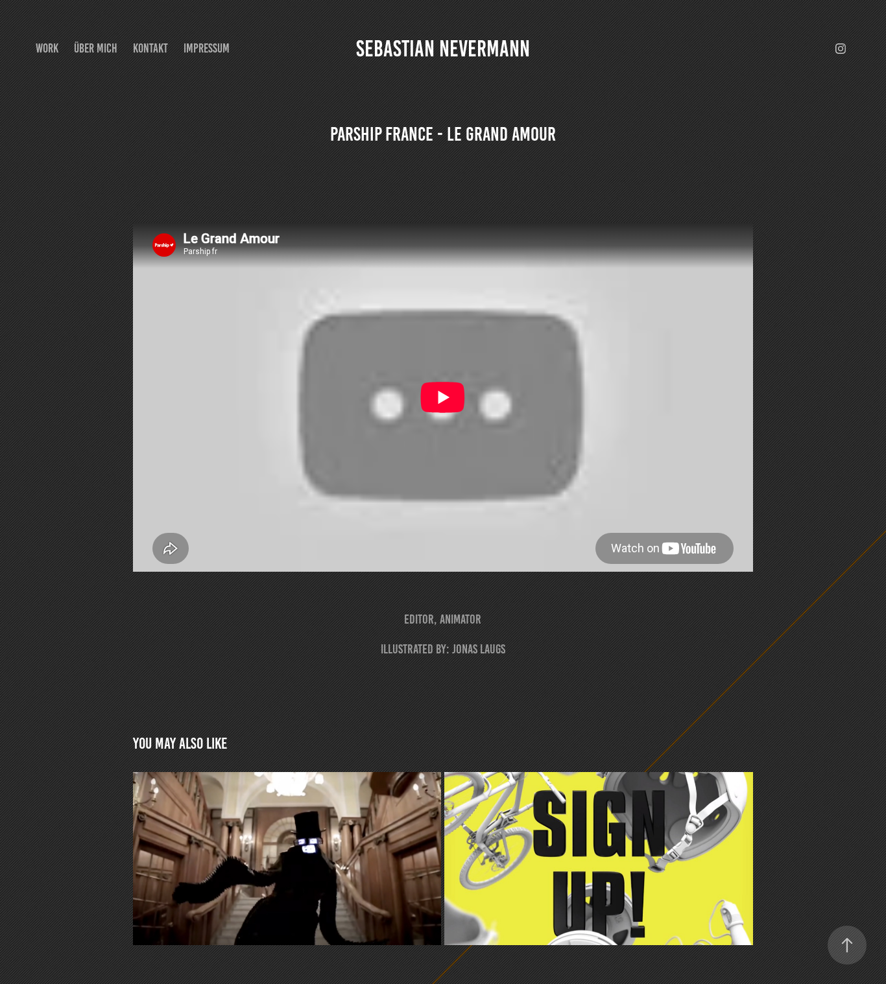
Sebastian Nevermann (443, 48)
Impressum (207, 48)
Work (47, 48)
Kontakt (150, 48)
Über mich (95, 48)
